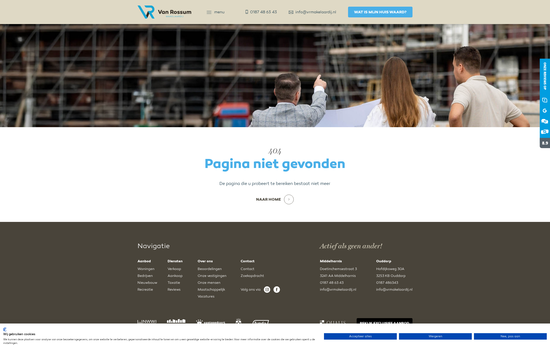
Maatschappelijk (211, 289)
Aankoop (175, 276)
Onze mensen (209, 283)
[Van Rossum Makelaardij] (541, 151)
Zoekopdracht (252, 276)
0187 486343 (387, 283)
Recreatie (145, 289)
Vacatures (206, 296)
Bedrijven (145, 276)
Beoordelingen (210, 269)
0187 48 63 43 (263, 12)
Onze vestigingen (212, 276)
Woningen (146, 269)
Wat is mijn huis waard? (380, 12)
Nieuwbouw (147, 283)
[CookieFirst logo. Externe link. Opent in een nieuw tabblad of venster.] (4, 329)
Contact (247, 269)
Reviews (174, 289)
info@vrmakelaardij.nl (315, 12)
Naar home (268, 199)
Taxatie (174, 283)
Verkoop (174, 269)
